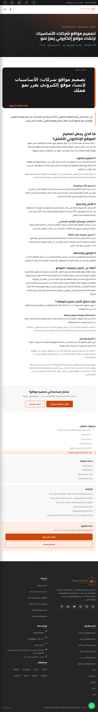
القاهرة (44, 669)
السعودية (92, 676)
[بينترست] (5, 2)
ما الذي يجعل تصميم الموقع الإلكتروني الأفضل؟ (74, 430)
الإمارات (93, 682)
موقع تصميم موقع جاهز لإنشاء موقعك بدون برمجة (74, 502)
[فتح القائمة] (4, 9)
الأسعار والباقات (87, 469)
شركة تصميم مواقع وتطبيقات (82, 510)
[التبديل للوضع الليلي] (10, 9)
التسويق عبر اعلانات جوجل (38, 603)
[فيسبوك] (33, 2)
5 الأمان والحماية (86, 439)
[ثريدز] (80, 606)
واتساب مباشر (39, 645)
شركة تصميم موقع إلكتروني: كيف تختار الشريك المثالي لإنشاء (71, 498)
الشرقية (34, 675)
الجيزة (36, 669)
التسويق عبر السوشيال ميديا (37, 597)
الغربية (26, 675)
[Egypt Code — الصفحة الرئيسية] (88, 9)
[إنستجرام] (26, 2)
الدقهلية (44, 675)
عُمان (94, 688)
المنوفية (17, 675)
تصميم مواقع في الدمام (87, 645)
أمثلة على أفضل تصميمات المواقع (81, 448)
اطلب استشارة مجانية (59, 404)
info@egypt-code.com (73, 2)
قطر (94, 694)
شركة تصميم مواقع (69, 26)
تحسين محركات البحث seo (38, 591)
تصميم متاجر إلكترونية (39, 616)
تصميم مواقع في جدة (88, 638)
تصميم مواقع (83, 26)
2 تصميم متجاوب (86, 434)
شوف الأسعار (35, 404)
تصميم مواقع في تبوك (88, 651)
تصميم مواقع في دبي (88, 657)
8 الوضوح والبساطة (85, 443)
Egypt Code (86, 707)
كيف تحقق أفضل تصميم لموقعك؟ (80, 452)
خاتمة (93, 364)
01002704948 (89, 2)
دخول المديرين (7, 707)
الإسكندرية (26, 669)
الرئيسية (93, 26)
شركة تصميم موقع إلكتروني (83, 506)
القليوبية (16, 669)
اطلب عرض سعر (49, 537)
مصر (94, 669)
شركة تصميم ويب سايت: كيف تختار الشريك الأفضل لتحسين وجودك (70, 515)
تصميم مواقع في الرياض (87, 632)
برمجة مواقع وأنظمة (39, 610)
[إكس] (19, 2)
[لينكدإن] (12, 2)
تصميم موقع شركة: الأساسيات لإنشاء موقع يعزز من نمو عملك (71, 493)
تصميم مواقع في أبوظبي (87, 663)
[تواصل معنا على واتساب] (91, 705)
